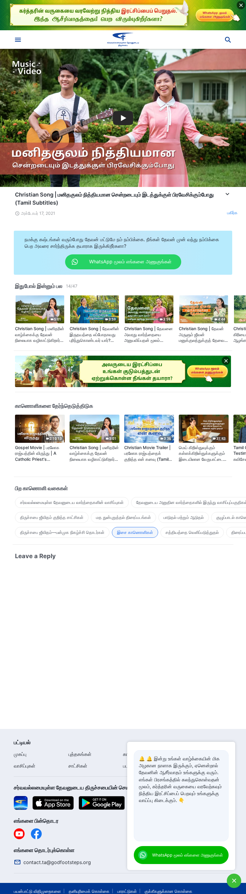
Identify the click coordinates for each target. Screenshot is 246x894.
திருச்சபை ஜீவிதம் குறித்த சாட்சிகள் (51, 517)
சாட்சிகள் (77, 766)
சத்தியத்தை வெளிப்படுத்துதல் (192, 532)
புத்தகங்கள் (80, 754)
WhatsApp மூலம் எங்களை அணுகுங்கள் (187, 854)
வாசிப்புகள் (24, 766)
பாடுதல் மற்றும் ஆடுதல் (184, 517)
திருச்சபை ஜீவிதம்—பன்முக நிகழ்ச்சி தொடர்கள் (62, 532)
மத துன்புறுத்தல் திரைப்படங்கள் (123, 517)
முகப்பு (20, 754)
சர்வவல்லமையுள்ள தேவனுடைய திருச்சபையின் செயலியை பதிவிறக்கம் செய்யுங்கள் (105, 787)
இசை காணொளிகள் (135, 532)
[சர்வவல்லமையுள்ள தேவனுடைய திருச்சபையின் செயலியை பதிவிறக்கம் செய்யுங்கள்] (21, 803)
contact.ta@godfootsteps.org (57, 862)
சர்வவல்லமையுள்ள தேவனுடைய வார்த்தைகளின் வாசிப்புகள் (72, 502)
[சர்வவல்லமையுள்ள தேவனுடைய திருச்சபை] (123, 39)
